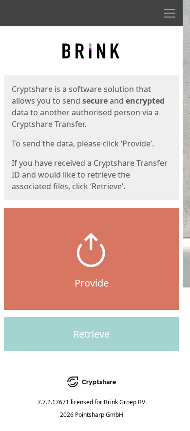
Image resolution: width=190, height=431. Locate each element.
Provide (92, 282)
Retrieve (91, 334)
